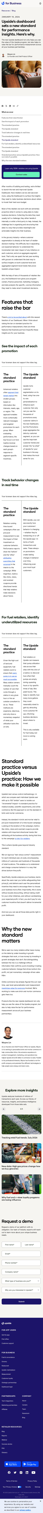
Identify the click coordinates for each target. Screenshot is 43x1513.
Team (24, 1409)
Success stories (7, 1444)
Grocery (4, 1361)
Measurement (6, 1374)
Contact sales (21, 174)
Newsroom (25, 1413)
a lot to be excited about (17, 317)
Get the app (6, 1335)
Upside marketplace (8, 1370)
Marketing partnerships (9, 1405)
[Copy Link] (17, 106)
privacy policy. (25, 1510)
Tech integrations (7, 1401)
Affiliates (4, 1409)
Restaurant (5, 1366)
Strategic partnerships (9, 1382)
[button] (40, 3)
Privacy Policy (32, 1481)
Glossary (4, 1452)
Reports (4, 1435)
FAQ (3, 1448)
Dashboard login (7, 1387)
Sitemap (37, 1487)
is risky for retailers (22, 838)
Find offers (5, 1339)
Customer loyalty (7, 1378)
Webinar (4, 1440)
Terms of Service (11, 1481)
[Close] (40, 1501)
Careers (24, 1405)
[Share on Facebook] (2, 106)
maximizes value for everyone (13, 988)
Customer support (8, 1343)
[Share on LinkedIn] (10, 106)
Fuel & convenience (8, 1357)
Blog (13, 11)
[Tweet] (6, 106)
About (24, 1401)
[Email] (14, 106)
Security (28, 1487)
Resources (6, 11)
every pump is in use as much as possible (10, 676)
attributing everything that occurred (9, 561)
